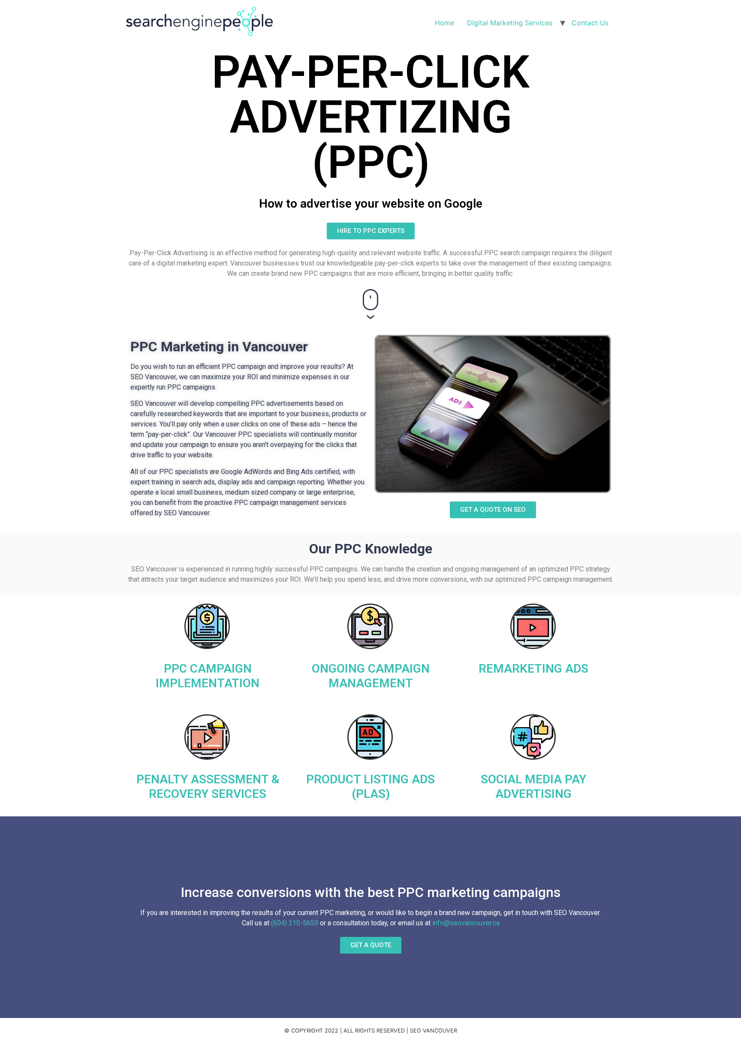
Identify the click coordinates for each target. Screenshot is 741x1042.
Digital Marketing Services (509, 22)
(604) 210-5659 (294, 923)
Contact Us (590, 22)
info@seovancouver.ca (466, 923)
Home (444, 22)
